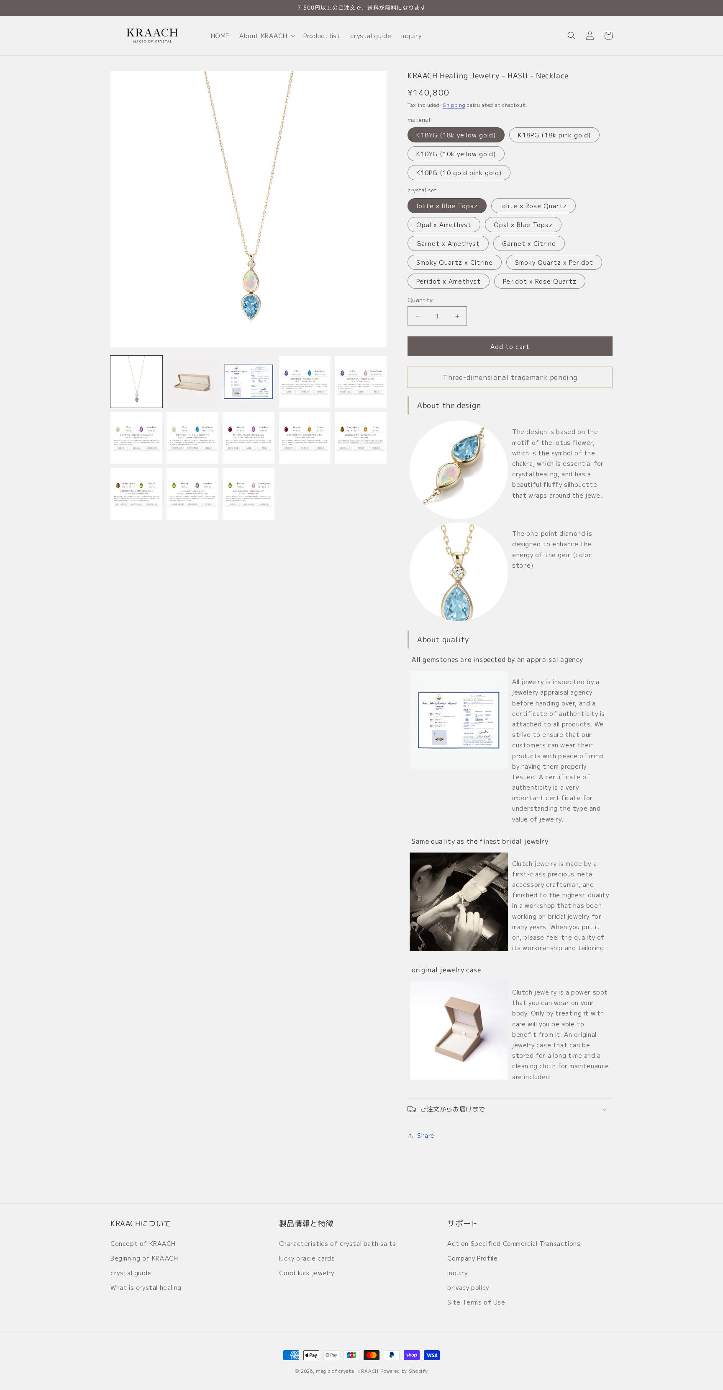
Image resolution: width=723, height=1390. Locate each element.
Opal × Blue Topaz (523, 224)
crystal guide (130, 1273)
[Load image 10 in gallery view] (361, 438)
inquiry (457, 1273)
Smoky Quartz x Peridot (554, 262)
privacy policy (468, 1287)
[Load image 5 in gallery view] (361, 382)
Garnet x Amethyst (448, 243)
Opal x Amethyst (444, 224)
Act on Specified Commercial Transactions (513, 1243)
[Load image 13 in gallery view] (248, 494)
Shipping (454, 104)
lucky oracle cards (307, 1258)
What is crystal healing (146, 1287)
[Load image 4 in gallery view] (305, 382)
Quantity (420, 300)
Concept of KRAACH (142, 1243)
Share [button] (426, 1135)
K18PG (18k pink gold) (554, 135)
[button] (266, 35)
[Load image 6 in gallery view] (136, 438)
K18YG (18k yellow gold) (456, 135)
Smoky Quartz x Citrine (454, 262)
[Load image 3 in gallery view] (248, 382)
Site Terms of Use (476, 1302)
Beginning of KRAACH (144, 1258)
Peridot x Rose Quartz (540, 281)
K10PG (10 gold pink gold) (459, 172)
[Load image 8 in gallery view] (248, 438)
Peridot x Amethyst (448, 281)
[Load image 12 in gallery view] (192, 494)
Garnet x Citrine (529, 243)
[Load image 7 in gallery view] (192, 438)
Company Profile (472, 1258)
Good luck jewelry (306, 1273)
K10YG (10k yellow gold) (456, 154)
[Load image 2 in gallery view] (192, 382)
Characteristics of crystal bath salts (337, 1243)
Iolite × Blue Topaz (447, 206)
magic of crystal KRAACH (347, 1370)
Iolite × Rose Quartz (533, 206)
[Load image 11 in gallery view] (136, 494)
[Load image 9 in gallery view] (305, 438)
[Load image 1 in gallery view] (136, 382)
